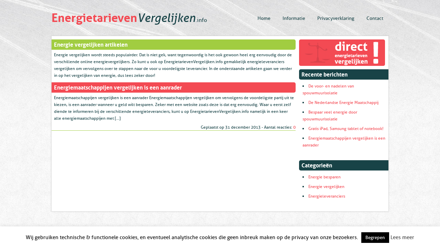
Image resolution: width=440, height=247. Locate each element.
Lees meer (402, 237)
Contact (374, 18)
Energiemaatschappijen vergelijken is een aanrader (118, 86)
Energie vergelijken (326, 186)
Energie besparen (324, 177)
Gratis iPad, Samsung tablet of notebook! (345, 128)
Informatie (294, 18)
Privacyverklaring (335, 18)
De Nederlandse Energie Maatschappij (343, 102)
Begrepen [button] (375, 237)
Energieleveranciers (326, 196)
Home (264, 18)
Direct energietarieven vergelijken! (342, 52)
